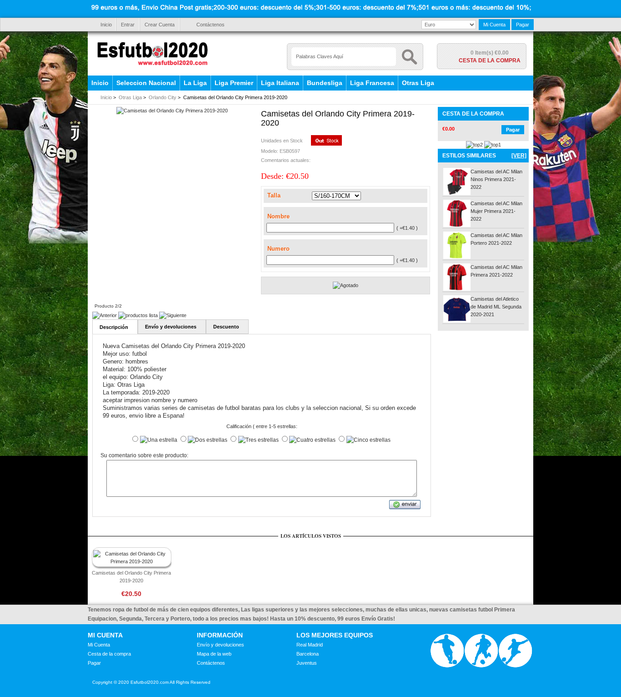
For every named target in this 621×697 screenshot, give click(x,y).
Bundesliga (324, 82)
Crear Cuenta (160, 24)
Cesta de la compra (490, 60)
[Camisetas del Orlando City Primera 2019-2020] (172, 110)
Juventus (306, 663)
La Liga (195, 82)
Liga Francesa (372, 82)
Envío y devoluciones (220, 644)
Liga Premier (234, 82)
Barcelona (307, 654)
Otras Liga (418, 82)
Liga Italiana (280, 82)
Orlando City (162, 97)
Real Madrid (309, 644)
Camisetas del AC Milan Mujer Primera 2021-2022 (496, 211)
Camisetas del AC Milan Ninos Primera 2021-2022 (496, 179)
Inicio (106, 24)
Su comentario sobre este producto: (144, 456)
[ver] (518, 155)
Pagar (522, 24)
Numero (278, 248)
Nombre (278, 216)
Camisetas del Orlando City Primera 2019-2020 (131, 576)
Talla (273, 195)
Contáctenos (210, 24)
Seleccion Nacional (146, 82)
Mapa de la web (214, 654)
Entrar (128, 24)
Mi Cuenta (494, 24)
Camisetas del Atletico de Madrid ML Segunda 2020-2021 (496, 306)
